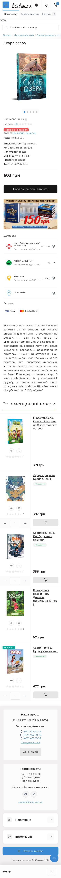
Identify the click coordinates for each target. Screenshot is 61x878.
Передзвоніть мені (30, 742)
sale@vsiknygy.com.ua (30, 802)
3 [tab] (30, 112)
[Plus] (25, 523)
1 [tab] (24, 112)
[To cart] (45, 522)
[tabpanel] (30, 76)
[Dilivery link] (53, 246)
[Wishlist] (19, 450)
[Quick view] (11, 450)
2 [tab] (27, 112)
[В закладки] (51, 871)
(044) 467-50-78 (32, 734)
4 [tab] (33, 112)
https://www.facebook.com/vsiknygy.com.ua (25, 794)
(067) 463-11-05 (32, 738)
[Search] (6, 27)
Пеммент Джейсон (24, 132)
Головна (7, 35)
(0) (16, 124)
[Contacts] (46, 5)
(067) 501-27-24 (32, 731)
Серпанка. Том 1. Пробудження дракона (44, 536)
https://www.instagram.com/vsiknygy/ (33, 794)
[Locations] (36, 5)
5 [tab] (36, 112)
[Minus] (5, 523)
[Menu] (6, 5)
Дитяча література (24, 35)
